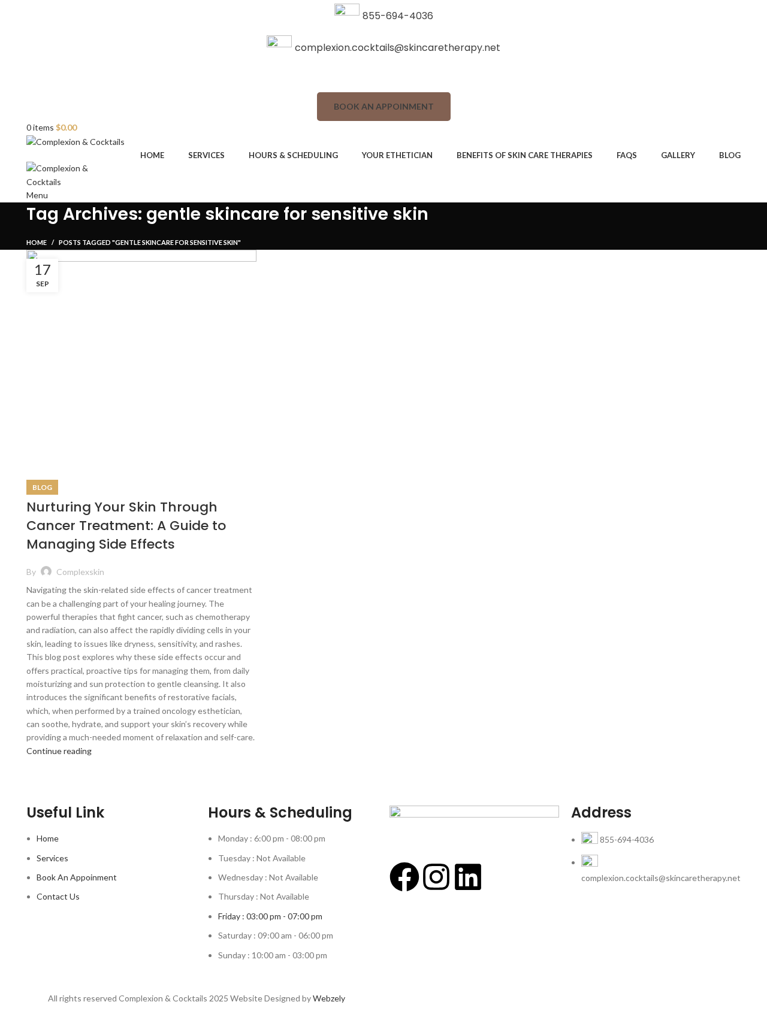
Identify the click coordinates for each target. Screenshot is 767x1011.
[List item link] (656, 864)
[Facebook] (404, 877)
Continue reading (59, 751)
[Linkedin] (468, 877)
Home (36, 242)
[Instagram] (436, 877)
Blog (42, 487)
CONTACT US (384, 77)
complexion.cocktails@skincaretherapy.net (397, 48)
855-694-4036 (398, 16)
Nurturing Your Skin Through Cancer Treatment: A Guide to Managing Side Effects (126, 525)
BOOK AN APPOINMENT (384, 106)
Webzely (329, 998)
